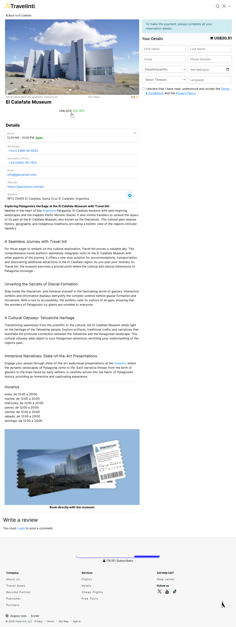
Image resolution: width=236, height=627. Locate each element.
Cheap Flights (92, 592)
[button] (15, 57)
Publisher (13, 598)
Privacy (38, 621)
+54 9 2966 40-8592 (23, 150)
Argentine (49, 210)
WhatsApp (13, 146)
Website (12, 182)
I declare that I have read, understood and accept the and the (188, 91)
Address (12, 194)
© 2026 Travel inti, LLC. (19, 621)
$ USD (35, 615)
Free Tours (90, 598)
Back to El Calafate (19, 15)
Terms (50, 621)
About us (13, 579)
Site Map (63, 621)
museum (120, 363)
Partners (12, 605)
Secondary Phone (18, 158)
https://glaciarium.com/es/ (25, 186)
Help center (166, 579)
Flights (87, 579)
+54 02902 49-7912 (22, 162)
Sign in (77, 621)
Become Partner (18, 592)
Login (21, 528)
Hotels (86, 585)
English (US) (19, 615)
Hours (10, 133)
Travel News (15, 585)
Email (10, 170)
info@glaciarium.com (22, 174)
